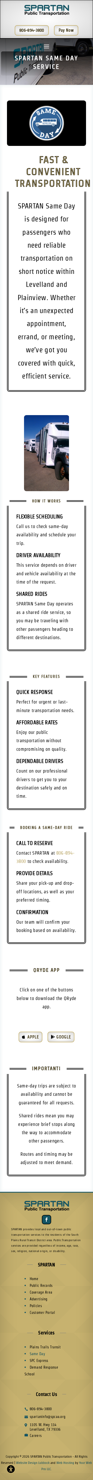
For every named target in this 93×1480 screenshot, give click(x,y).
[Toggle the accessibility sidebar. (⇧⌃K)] (10, 1469)
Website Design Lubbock (33, 1463)
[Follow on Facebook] (46, 1219)
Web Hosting (65, 1463)
